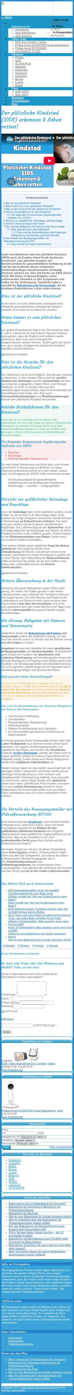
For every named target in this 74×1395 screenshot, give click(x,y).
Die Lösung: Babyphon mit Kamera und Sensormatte (34, 226)
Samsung (21, 73)
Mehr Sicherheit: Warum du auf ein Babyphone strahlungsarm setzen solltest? (37, 1253)
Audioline (21, 76)
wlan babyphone (25, 32)
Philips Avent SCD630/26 (30, 48)
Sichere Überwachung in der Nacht (24, 223)
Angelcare (21, 70)
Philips (19, 57)
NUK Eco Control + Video (30, 42)
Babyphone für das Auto (23, 1213)
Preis (5, 1129)
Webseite (7, 1006)
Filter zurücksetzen (60, 1147)
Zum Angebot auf (12, 1069)
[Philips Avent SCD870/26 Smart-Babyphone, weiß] (11, 1107)
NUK (18, 60)
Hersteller (8, 1140)
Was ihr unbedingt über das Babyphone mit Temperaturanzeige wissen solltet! (35, 1221)
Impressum (15, 1337)
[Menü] (27, 14)
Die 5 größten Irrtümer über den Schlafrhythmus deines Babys (38, 910)
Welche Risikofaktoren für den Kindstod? (27, 211)
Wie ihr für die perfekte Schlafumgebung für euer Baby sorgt (33, 892)
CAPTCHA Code (44, 1025)
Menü (8, 17)
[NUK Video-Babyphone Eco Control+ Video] (26, 1060)
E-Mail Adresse (11, 1002)
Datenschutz (16, 1341)
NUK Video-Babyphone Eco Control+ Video (28, 1063)
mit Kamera (22, 29)
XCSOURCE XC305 (27, 51)
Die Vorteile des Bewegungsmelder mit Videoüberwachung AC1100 (26, 240)
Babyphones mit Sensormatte (36, 285)
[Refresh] (7, 1019)
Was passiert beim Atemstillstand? (28, 229)
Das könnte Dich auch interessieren (29, 244)
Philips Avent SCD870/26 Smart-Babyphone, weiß (32, 1110)
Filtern (6, 1147)
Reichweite (8, 1143)
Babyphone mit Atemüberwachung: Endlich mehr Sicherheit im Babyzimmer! (38, 1240)
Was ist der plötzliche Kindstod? (22, 203)
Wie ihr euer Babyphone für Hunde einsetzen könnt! (39, 939)
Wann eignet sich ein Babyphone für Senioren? (37, 1203)
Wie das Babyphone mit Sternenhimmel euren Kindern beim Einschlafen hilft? (37, 1228)
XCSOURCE (23, 63)
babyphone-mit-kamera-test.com (40, 1387)
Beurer (19, 79)
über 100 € (21, 94)
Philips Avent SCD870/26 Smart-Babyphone (42, 45)
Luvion (19, 82)
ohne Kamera (23, 36)
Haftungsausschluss (20, 1344)
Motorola (20, 66)
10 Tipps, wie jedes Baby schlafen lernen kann (39, 917)
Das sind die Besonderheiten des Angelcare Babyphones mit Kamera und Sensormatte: (38, 234)
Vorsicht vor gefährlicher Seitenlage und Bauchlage (32, 220)
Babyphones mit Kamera (45, 633)
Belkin (19, 85)
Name (5, 998)
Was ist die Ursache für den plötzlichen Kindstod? (32, 209)
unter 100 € (22, 91)
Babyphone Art (11, 1136)
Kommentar (9, 994)
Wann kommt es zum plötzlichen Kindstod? (28, 206)
